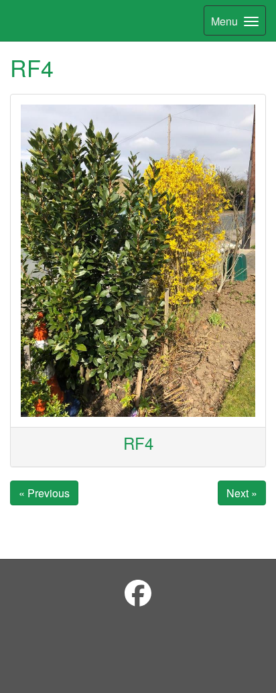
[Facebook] (138, 592)
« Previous (44, 493)
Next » (241, 493)
